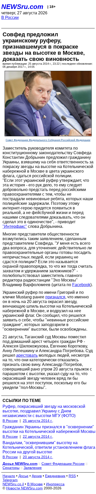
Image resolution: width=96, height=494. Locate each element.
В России (10, 17)
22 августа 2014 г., (38, 436)
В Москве (35, 484)
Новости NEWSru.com (24, 488)
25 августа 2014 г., (38, 421)
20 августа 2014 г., (38, 457)
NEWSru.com (22, 6)
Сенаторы (11, 468)
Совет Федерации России (62, 464)
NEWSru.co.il (13, 484)
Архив (37, 476)
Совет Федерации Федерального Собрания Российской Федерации (48, 140)
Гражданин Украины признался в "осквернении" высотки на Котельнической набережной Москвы (49, 429)
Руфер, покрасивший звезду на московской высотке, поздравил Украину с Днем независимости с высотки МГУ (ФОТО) (44, 411)
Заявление (33, 468)
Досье (23, 476)
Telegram (10, 480)
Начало (9, 476)
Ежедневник (55, 476)
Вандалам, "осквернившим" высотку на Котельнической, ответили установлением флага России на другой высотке (49, 447)
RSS (72, 476)
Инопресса (55, 484)
